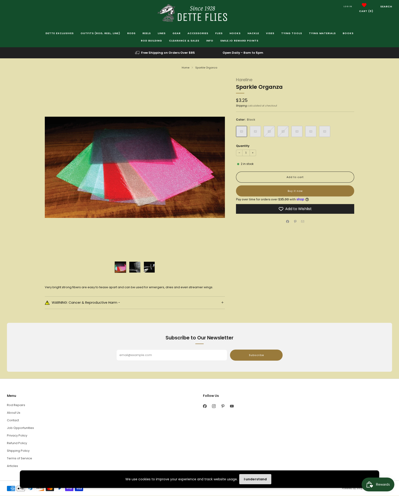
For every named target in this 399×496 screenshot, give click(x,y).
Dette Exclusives (59, 33)
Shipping (241, 105)
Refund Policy (17, 443)
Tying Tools (291, 33)
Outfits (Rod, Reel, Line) (100, 33)
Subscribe (256, 355)
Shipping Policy (18, 450)
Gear (176, 33)
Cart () (366, 11)
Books (348, 33)
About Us (13, 412)
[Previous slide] (54, 167)
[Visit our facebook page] (204, 406)
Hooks (235, 33)
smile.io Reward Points (239, 40)
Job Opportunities (20, 428)
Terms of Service (19, 458)
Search (386, 6)
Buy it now (295, 191)
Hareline (244, 80)
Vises (270, 33)
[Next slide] (216, 167)
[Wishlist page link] (364, 5)
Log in (348, 6)
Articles (12, 466)
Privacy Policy (17, 435)
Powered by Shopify (354, 488)
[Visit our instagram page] (213, 406)
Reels (146, 33)
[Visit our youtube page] (231, 406)
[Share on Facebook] (287, 221)
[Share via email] (302, 221)
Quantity (242, 146)
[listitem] (165, 52)
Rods (131, 33)
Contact (13, 420)
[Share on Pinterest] (295, 221)
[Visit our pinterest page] (222, 406)
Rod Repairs (16, 405)
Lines (162, 33)
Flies (219, 33)
